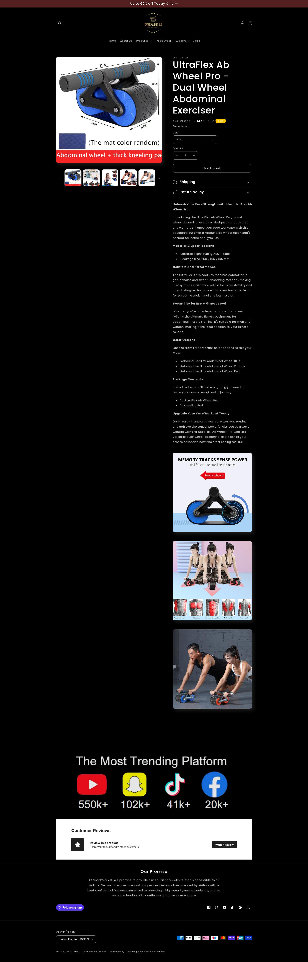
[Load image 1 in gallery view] (73, 177)
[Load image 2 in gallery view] (91, 177)
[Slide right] (160, 178)
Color (176, 132)
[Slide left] (60, 178)
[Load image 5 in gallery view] (146, 177)
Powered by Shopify (95, 951)
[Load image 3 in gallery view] (110, 177)
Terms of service (155, 951)
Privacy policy (135, 951)
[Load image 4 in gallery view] (128, 177)
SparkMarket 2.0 (74, 951)
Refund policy (116, 951)
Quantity (178, 148)
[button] (60, 23)
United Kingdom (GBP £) (74, 939)
